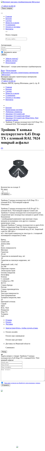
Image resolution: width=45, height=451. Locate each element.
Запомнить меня (9, 52)
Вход (3, 70)
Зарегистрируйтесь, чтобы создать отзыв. (22, 328)
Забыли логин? (11, 61)
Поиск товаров (7, 8)
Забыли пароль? (12, 59)
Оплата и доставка (13, 27)
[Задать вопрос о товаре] (11, 194)
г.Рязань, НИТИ (12, 435)
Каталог (9, 19)
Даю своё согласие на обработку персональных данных (22, 383)
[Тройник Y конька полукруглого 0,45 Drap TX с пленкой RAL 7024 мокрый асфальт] (18, 185)
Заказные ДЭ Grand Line (15, 114)
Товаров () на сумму (13, 10)
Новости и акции (12, 23)
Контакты (9, 29)
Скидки (9, 21)
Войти (4, 54)
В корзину (5, 194)
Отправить (5, 385)
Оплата (8, 322)
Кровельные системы (14, 110)
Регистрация (10, 63)
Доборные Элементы (14, 112)
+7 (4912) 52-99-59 (8, 6)
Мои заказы (10, 426)
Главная (9, 16)
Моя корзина (11, 424)
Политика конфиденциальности (13, 399)
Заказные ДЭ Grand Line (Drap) (18, 116)
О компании (10, 25)
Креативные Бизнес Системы (22, 449)
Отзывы (9, 320)
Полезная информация (14, 412)
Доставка (9, 324)
